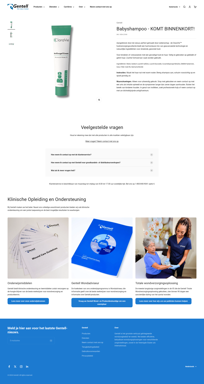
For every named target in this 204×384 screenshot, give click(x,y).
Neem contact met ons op (101, 7)
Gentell (119, 23)
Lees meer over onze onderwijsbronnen (28, 301)
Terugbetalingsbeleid (90, 347)
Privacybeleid (87, 356)
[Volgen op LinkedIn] (27, 366)
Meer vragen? (91, 141)
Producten (38, 7)
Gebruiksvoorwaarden (91, 351)
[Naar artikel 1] (11, 25)
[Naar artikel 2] (11, 35)
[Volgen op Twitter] (15, 366)
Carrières (68, 7)
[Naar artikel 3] (11, 44)
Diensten (53, 7)
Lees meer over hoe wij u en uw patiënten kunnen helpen (163, 301)
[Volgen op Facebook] (9, 366)
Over (81, 7)
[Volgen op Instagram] (21, 366)
